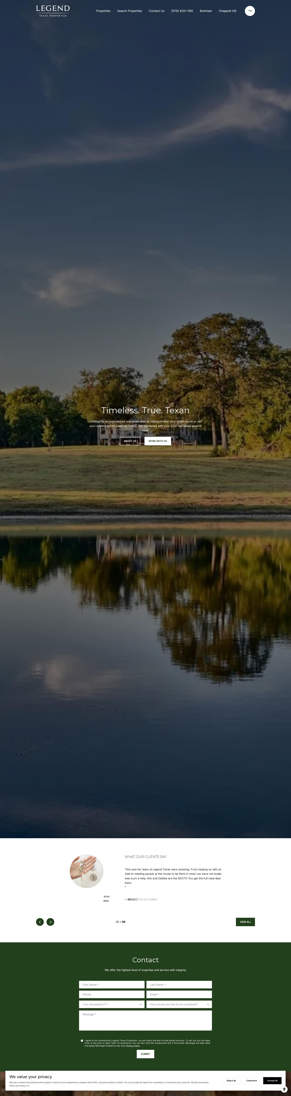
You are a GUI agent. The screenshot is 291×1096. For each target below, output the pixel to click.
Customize (251, 1080)
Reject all (231, 1080)
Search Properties (129, 11)
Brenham (206, 11)
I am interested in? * (95, 991)
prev (40, 908)
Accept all (272, 1080)
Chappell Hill (227, 11)
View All (245, 908)
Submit (145, 1040)
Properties (103, 11)
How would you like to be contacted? (174, 991)
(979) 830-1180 (182, 11)
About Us (130, 441)
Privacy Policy (133, 1032)
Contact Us (157, 11)
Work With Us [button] (158, 441)
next (50, 908)
